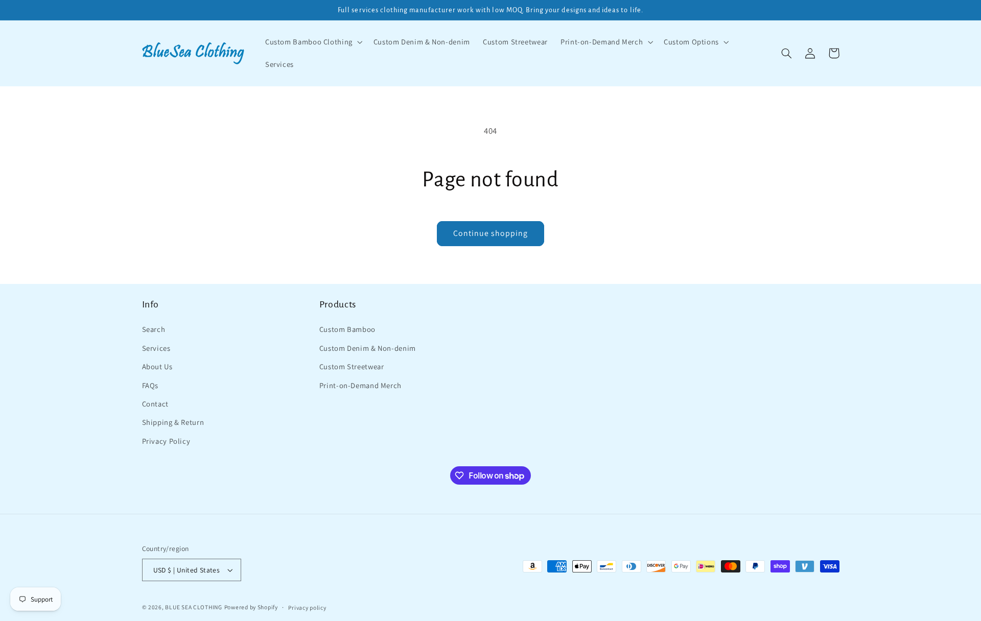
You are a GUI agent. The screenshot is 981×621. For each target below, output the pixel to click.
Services (156, 348)
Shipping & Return (173, 422)
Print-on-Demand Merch (360, 385)
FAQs (150, 385)
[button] (313, 42)
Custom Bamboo (347, 329)
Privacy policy (307, 607)
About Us (157, 366)
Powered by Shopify (251, 607)
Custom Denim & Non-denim (367, 348)
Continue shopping (490, 233)
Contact (155, 404)
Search (154, 329)
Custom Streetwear (351, 366)
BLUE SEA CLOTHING (193, 607)
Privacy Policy (166, 441)
